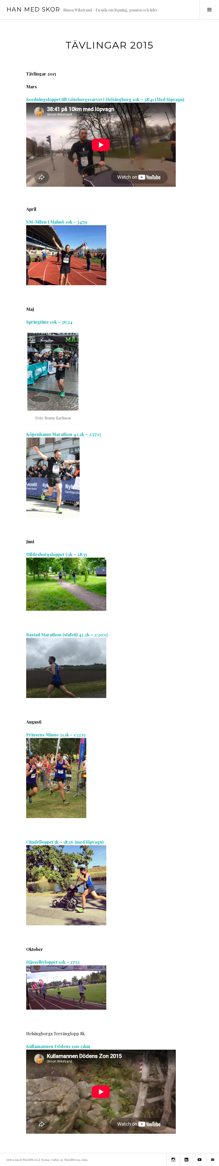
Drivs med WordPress (22, 1159)
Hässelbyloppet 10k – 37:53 (53, 962)
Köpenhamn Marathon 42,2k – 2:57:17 (63, 434)
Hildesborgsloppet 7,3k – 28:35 (56, 554)
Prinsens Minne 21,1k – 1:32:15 (55, 734)
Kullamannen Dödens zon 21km (58, 1046)
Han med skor (33, 9)
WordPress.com (75, 1159)
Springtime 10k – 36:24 (49, 322)
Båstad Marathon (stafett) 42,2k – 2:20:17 (67, 634)
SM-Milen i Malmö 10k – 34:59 (56, 222)
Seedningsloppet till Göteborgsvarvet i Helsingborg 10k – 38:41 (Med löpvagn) (105, 99)
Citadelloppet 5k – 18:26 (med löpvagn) (65, 842)
